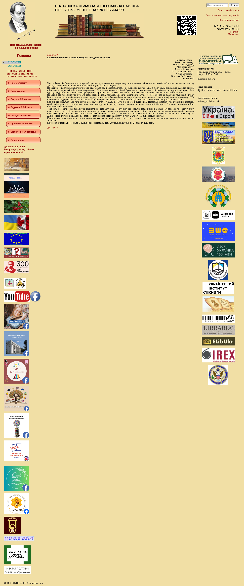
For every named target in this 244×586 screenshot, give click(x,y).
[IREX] (218, 361)
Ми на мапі (233, 34)
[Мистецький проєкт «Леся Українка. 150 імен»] (218, 256)
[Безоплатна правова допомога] (17, 563)
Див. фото (52, 127)
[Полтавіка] (12, 533)
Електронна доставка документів (222, 15)
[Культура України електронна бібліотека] (218, 311)
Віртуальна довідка (229, 20)
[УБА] (218, 279)
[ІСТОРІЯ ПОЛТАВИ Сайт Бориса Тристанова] (17, 573)
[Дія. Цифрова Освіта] (218, 219)
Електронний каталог (228, 10)
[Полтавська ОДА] (218, 143)
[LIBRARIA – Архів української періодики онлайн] (218, 334)
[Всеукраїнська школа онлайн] (218, 240)
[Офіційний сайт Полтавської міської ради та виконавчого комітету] (218, 181)
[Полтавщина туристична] (218, 207)
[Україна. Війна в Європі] (218, 118)
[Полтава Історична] (19, 540)
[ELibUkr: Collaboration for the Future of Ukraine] (218, 344)
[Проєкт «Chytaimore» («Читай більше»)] (218, 322)
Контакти (234, 32)
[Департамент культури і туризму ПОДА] (218, 163)
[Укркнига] (218, 293)
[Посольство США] (218, 384)
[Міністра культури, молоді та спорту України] (218, 127)
